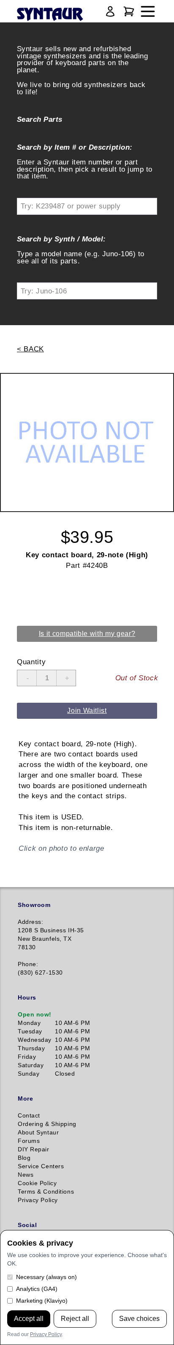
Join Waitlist (87, 710)
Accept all (29, 1318)
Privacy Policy (46, 1334)
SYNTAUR (49, 15)
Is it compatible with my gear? (87, 633)
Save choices (139, 1318)
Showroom (34, 904)
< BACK (30, 349)
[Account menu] (110, 11)
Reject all (75, 1318)
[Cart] (129, 11)
